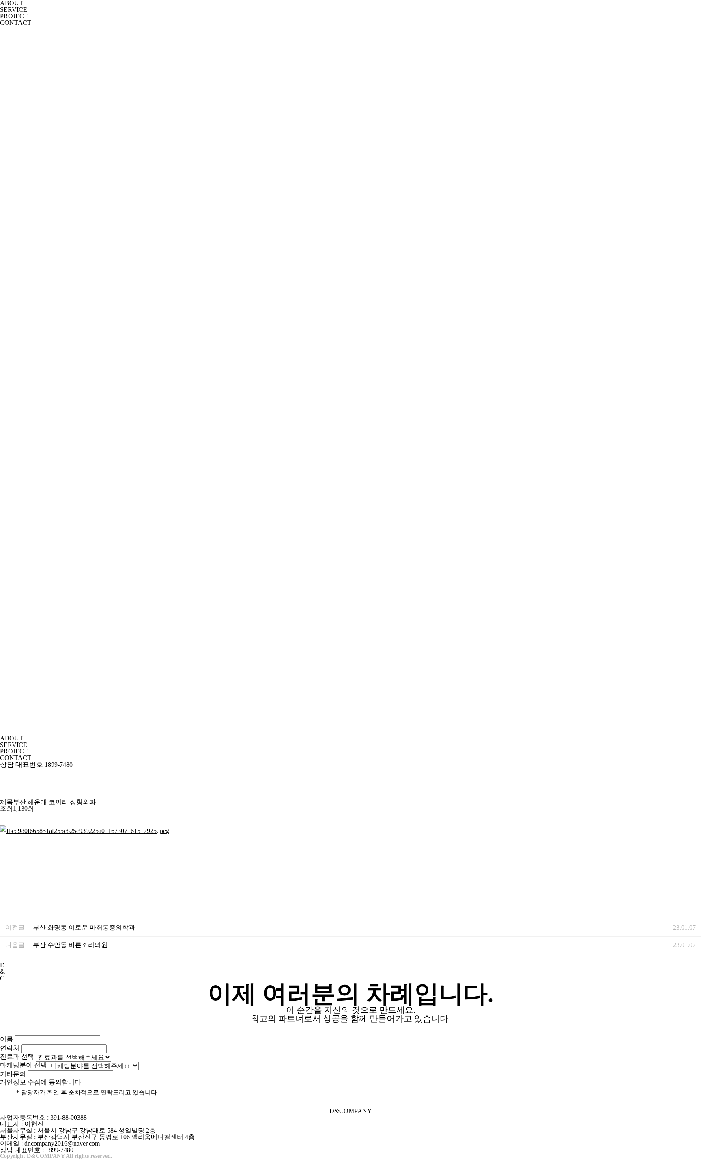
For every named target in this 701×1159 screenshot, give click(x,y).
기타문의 (13, 1074)
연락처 (9, 1048)
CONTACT (15, 22)
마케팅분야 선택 (23, 1065)
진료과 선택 (17, 1056)
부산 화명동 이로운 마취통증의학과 (84, 927)
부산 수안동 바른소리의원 (70, 944)
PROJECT (14, 16)
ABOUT (11, 738)
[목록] (693, 783)
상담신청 (19, 1029)
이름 (6, 1039)
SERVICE (13, 9)
